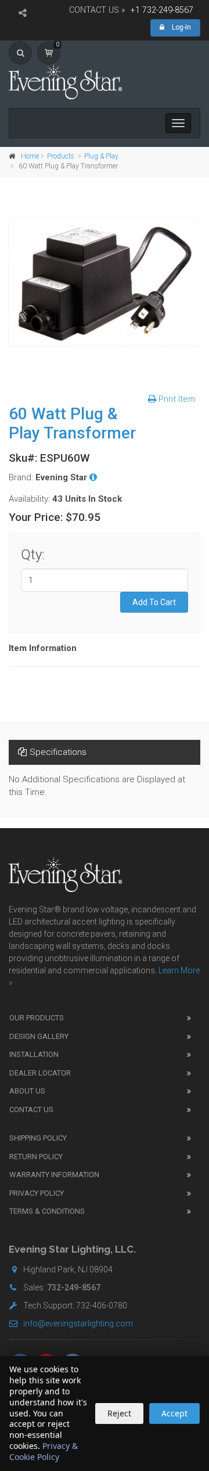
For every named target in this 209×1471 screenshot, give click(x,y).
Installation (34, 1054)
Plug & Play (101, 156)
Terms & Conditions (47, 1211)
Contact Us (31, 1109)
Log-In (180, 27)
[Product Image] (104, 282)
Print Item (176, 399)
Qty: (33, 554)
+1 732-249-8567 (162, 10)
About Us (27, 1091)
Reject (119, 1413)
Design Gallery (39, 1036)
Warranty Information (54, 1174)
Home (30, 156)
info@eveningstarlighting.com (78, 1323)
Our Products (36, 1017)
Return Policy (36, 1156)
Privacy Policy (36, 1193)
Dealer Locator (40, 1073)
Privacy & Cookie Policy (43, 1451)
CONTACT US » (97, 10)
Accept (174, 1413)
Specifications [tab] (58, 752)
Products (60, 156)
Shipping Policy (38, 1138)
